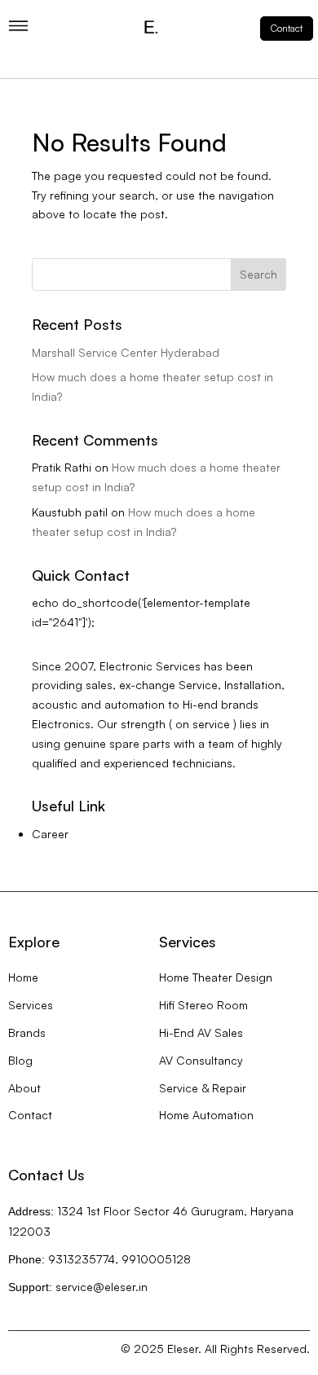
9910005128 (156, 1259)
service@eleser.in (101, 1287)
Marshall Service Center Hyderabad (125, 352)
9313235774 (81, 1259)
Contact (287, 28)
